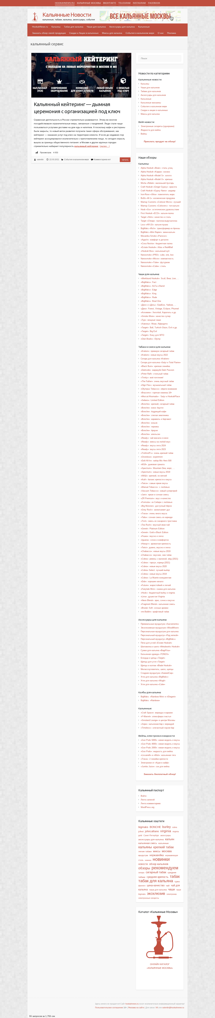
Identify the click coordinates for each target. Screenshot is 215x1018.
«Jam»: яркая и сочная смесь (155, 494)
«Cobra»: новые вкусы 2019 (154, 574)
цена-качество (155, 885)
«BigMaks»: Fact (148, 282)
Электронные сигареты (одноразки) (157, 126)
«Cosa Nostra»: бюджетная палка (156, 243)
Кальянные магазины (151, 102)
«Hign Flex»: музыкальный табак (156, 385)
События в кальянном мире (140, 33)
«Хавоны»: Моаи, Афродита (154, 324)
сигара (141, 873)
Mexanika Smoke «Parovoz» (154, 236)
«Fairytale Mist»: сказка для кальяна (158, 589)
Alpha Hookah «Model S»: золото (156, 175)
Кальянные (144, 26)
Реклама (171, 33)
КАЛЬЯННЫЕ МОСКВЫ (89, 3)
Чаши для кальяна (96, 26)
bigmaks (143, 827)
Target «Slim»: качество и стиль (156, 217)
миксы (156, 851)
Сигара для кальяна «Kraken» (155, 358)
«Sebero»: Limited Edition (152, 400)
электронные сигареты (148, 898)
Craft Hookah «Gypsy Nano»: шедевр (158, 190)
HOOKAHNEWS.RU (65, 3)
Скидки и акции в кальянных (154, 110)
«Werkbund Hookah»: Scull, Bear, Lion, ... (160, 278)
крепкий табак (163, 847)
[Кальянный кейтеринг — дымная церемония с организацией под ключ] (81, 75)
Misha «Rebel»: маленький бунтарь (157, 183)
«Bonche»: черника (150, 426)
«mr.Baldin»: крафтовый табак (155, 611)
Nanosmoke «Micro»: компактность (157, 258)
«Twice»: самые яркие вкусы (154, 483)
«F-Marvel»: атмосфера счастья (156, 716)
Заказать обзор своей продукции (49, 33)
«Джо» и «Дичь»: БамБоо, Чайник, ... (158, 305)
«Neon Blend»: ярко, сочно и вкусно (158, 600)
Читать (125, 159)
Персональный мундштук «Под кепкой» (159, 635)
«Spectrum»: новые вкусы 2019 (155, 472)
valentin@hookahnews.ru (173, 1008)
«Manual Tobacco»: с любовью (155, 487)
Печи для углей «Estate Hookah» (156, 643)
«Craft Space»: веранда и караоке (157, 712)
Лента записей (148, 800)
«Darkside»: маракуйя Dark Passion (157, 370)
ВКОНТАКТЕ (109, 3)
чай (168, 885)
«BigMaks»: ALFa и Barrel (153, 286)
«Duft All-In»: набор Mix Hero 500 (156, 460)
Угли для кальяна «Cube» (153, 684)
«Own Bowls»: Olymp (150, 339)
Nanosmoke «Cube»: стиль (153, 266)
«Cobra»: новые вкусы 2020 (154, 566)
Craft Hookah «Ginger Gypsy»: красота (159, 187)
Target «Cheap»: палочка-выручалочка (159, 221)
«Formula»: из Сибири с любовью (156, 502)
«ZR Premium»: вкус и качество (156, 498)
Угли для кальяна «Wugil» (153, 680)
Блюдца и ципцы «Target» (153, 658)
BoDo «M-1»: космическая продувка (158, 198)
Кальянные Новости (66, 14)
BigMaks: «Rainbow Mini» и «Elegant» (158, 696)
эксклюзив (156, 893)
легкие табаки (145, 851)
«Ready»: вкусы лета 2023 (153, 449)
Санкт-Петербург (151, 835)
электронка (172, 894)
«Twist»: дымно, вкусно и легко (155, 547)
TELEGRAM (124, 3)
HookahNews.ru (40, 26)
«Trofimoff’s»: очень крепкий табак (157, 453)
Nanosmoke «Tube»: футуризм (155, 262)
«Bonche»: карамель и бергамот (156, 419)
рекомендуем (165, 868)
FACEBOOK (154, 3)
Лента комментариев (151, 803)
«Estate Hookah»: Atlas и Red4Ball (157, 247)
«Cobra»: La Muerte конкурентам (156, 577)
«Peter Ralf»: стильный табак (154, 374)
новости (143, 864)
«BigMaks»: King (148, 293)
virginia (165, 831)
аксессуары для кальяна (151, 839)
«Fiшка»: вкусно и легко (152, 536)
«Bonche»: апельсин (150, 434)
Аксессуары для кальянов (153, 95)
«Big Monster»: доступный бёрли (156, 506)
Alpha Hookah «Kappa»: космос (155, 172)
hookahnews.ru (132, 1004)
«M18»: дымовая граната (152, 464)
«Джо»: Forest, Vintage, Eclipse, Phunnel (160, 308)
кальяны (145, 847)
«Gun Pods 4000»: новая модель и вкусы (160, 744)
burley (166, 827)
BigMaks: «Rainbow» (150, 700)
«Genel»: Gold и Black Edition (154, 532)
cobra (174, 827)
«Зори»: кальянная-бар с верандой (157, 724)
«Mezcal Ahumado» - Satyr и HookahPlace (160, 396)
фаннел (141, 886)
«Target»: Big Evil (149, 331)
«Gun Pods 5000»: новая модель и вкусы (160, 740)
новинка (148, 860)
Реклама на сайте (136, 1008)
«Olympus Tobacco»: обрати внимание (159, 389)
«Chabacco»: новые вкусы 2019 (155, 551)
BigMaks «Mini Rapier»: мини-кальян (158, 232)
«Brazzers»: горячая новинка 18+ (156, 392)
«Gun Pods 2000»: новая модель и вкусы (160, 747)
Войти (143, 796)
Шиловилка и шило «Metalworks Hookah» (160, 646)
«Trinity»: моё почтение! (152, 377)
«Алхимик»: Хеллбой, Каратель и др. (158, 312)
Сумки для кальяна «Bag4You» (155, 650)
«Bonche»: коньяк (149, 423)
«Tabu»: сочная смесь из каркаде (157, 517)
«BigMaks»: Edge (149, 290)
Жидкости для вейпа (151, 130)
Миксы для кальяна (112, 33)
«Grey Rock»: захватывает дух (155, 510)
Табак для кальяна (73, 26)
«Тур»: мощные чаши (151, 320)
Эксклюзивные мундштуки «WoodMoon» (160, 628)
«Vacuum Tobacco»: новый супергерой (159, 491)
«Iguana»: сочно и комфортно (155, 540)
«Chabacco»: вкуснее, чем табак (156, 555)
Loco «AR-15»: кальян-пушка (154, 224)
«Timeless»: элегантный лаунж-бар (157, 728)
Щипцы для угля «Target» (153, 662)
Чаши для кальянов (150, 87)
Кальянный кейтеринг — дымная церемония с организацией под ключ (77, 107)
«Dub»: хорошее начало (152, 581)
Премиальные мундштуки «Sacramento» (160, 624)
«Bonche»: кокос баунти (152, 408)
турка (177, 881)
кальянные (163, 843)
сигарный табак (156, 872)
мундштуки (143, 855)
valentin (40, 159)
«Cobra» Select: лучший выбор (155, 570)
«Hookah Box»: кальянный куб (155, 251)
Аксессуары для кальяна (122, 26)
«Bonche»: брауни (149, 430)
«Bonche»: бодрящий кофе (153, 411)
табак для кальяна (155, 880)
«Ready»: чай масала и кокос (155, 438)
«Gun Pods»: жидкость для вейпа (157, 751)
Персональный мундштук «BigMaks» (158, 639)
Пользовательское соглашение (109, 1008)
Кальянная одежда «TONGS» (155, 654)
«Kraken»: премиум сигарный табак (157, 351)
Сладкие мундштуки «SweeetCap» (157, 673)
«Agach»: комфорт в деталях (155, 240)
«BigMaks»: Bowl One (151, 301)
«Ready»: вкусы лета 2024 (153, 445)
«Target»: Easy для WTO (152, 335)
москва (167, 851)
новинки (161, 859)
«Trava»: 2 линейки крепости (154, 759)
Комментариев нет (102, 159)
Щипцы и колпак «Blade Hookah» (156, 665)
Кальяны (55, 26)
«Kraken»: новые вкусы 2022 (154, 355)
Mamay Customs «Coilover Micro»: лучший (161, 202)
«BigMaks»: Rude (149, 297)
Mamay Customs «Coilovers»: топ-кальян (160, 206)
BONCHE (155, 827)
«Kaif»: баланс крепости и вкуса (156, 479)
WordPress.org (147, 807)
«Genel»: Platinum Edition (152, 528)
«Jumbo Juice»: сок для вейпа (155, 766)
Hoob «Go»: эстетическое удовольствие (160, 209)
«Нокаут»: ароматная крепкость (156, 544)
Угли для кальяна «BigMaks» (154, 677)
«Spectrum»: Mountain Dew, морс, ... (158, 468)
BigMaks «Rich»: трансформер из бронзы (160, 228)
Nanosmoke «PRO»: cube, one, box (157, 255)
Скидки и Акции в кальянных (84, 33)
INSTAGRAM (139, 3)
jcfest (141, 831)
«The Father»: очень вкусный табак (157, 381)
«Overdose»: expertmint (152, 457)
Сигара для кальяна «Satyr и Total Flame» (161, 362)
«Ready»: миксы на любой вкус (155, 442)
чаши (171, 889)
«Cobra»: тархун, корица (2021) (155, 562)
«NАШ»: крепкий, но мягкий (154, 476)
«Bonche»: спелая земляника (155, 415)
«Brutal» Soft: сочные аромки (154, 608)
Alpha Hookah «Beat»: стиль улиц (157, 168)
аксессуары (165, 835)
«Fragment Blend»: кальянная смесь (158, 604)
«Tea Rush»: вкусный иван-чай (155, 525)
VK (157, 1008)
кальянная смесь (147, 843)
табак (175, 876)
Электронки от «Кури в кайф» (155, 763)
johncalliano (152, 831)
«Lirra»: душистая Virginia (153, 596)
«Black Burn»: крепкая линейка (155, 366)
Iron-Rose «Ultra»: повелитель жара (157, 194)
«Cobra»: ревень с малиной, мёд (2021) (159, 559)
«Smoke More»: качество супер (155, 316)
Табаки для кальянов (151, 91)
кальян (169, 839)
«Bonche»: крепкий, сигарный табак (157, 404)
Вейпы (144, 134)
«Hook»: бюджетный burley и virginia (158, 593)
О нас (161, 33)
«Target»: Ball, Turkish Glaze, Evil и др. (159, 327)
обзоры (144, 868)
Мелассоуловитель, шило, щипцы (157, 669)
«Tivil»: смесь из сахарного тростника (159, 521)
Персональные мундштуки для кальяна (159, 631)
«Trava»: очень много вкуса (154, 513)
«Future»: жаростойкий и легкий (156, 585)
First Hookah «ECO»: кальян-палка (157, 213)
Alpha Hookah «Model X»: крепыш (156, 179)
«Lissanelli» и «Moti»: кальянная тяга (158, 755)
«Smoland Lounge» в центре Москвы (158, 720)
